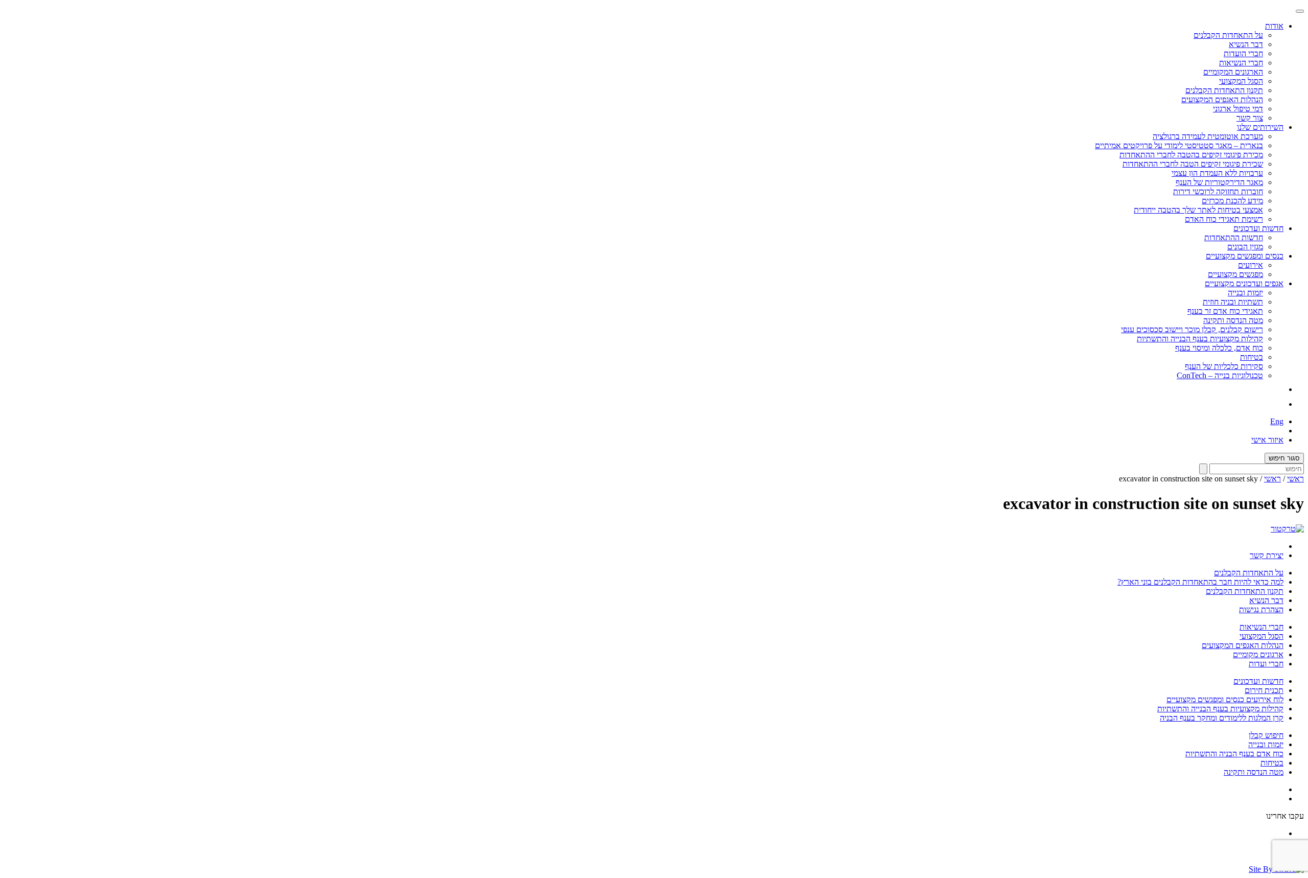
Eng (1276, 421)
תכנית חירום (1264, 690)
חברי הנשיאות (1241, 62)
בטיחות (1251, 357)
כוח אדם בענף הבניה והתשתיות (1234, 753)
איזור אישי (1267, 439)
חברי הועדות (1243, 53)
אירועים (1250, 265)
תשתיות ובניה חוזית (1233, 301)
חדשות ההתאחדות (1233, 237)
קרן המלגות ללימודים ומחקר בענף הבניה (1221, 717)
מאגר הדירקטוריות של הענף (1219, 182)
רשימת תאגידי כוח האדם (1224, 219)
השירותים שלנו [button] (1260, 127)
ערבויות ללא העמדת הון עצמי (1217, 173)
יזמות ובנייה (1245, 292)
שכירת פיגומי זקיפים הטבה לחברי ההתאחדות (1193, 163)
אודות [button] (1274, 25)
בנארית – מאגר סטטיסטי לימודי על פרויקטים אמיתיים (1179, 145)
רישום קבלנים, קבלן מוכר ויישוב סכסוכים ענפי (1192, 329)
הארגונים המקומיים (1233, 71)
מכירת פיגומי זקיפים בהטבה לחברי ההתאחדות (1191, 154)
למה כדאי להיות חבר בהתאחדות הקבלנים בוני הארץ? (1200, 581)
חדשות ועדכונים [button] (1258, 228)
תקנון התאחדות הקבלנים (1224, 90)
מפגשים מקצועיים (1235, 274)
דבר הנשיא (1246, 44)
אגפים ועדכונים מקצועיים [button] (1244, 283)
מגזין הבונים (1245, 246)
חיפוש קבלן (1266, 735)
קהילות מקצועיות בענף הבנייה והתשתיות (1200, 338)
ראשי (1295, 478)
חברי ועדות (1266, 663)
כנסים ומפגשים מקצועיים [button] (1244, 255)
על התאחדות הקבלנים (1228, 35)
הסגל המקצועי (1241, 81)
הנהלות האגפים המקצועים (1222, 99)
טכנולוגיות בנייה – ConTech (1220, 375)
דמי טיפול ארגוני (1238, 108)
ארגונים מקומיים (1258, 654)
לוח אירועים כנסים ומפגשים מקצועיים (1224, 699)
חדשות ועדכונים (1258, 681)
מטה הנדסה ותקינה (1233, 320)
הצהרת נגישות (1261, 609)
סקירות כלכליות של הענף (1224, 366)
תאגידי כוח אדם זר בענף (1225, 311)
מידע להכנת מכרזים (1232, 200)
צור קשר (1249, 117)
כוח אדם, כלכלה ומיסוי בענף (1219, 347)
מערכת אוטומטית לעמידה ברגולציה (1208, 136)
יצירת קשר (1266, 555)
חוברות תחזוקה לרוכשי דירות (1218, 191)
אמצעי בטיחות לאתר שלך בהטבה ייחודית (1198, 209)
